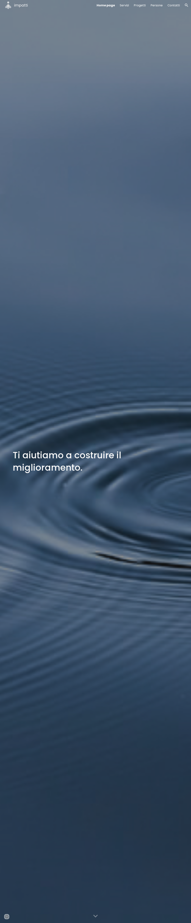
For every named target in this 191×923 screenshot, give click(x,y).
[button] (186, 5)
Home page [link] (106, 5)
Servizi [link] (124, 5)
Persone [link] (157, 5)
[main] (95, 461)
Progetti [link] (140, 5)
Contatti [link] (173, 5)
